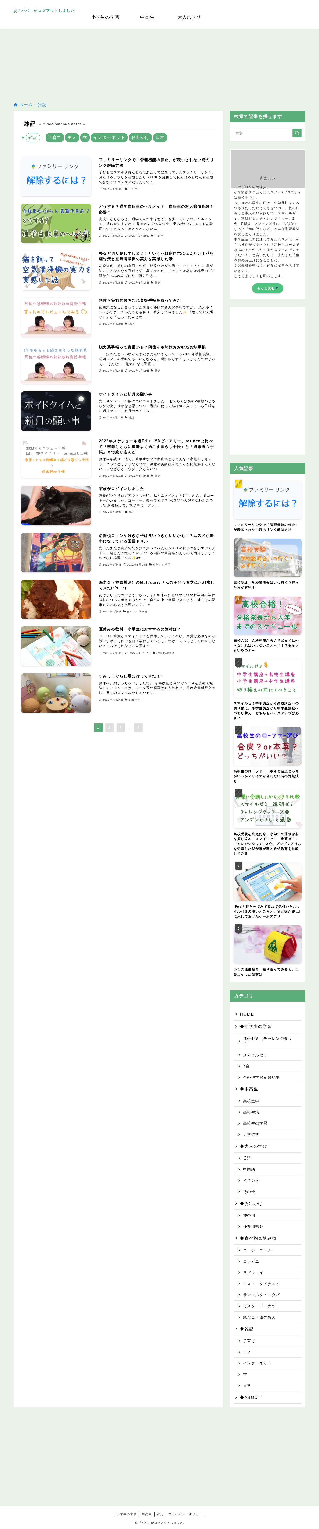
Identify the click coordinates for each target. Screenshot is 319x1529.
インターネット (109, 137)
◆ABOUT (250, 1397)
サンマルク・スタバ (261, 1295)
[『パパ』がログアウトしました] (44, 17)
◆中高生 (249, 1089)
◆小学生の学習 (256, 1026)
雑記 (160, 1514)
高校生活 (251, 1112)
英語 (247, 1158)
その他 (249, 1191)
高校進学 (251, 1101)
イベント (251, 1180)
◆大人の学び (253, 1146)
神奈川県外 (253, 1226)
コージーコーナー (259, 1250)
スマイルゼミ (255, 1055)
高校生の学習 (255, 1123)
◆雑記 (247, 1329)
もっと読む (266, 288)
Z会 (246, 1066)
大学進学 (251, 1134)
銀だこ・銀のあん (259, 1317)
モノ (72, 137)
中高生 (147, 1514)
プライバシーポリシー (185, 1514)
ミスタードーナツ (259, 1306)
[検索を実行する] (297, 133)
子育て (55, 137)
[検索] (302, 2)
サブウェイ (253, 1272)
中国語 (249, 1169)
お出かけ (140, 137)
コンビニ (251, 1261)
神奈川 (249, 1215)
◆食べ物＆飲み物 (258, 1238)
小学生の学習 (127, 1514)
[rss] (296, 2)
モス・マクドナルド (261, 1284)
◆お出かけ (251, 1203)
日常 (160, 137)
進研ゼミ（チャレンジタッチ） (267, 1041)
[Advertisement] (159, 64)
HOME (247, 1014)
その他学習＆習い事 (261, 1077)
